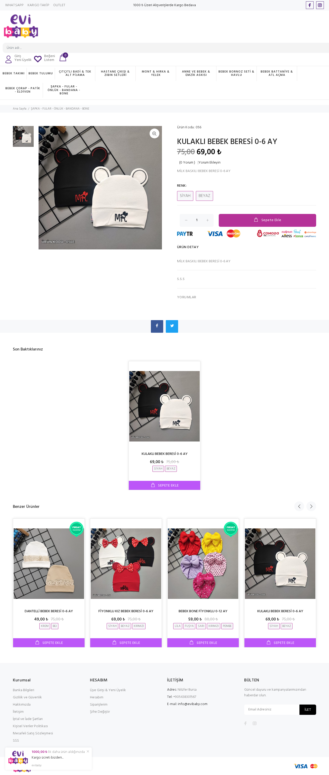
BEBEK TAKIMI (14, 73)
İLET (308, 710)
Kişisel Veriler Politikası (30, 726)
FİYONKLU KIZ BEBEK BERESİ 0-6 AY (125, 611)
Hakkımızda (22, 705)
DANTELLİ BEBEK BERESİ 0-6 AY (49, 611)
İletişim (18, 712)
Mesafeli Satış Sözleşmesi (33, 733)
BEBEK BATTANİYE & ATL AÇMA (277, 73)
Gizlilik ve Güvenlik (27, 697)
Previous (299, 506)
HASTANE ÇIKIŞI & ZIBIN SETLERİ (115, 73)
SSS (16, 741)
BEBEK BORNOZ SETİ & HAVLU (236, 73)
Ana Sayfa (19, 108)
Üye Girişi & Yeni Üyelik (108, 690)
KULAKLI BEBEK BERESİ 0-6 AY (165, 454)
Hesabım (96, 697)
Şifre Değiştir (100, 712)
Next (311, 506)
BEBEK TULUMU (41, 73)
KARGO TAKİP (38, 5)
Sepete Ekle (271, 220)
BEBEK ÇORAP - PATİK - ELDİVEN (22, 90)
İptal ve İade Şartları (28, 719)
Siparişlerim (98, 705)
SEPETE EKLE (168, 486)
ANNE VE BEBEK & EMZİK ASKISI (196, 73)
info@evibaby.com (192, 704)
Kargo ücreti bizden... (47, 758)
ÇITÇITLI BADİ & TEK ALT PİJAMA (75, 73)
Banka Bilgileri (23, 690)
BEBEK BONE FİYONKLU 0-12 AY (203, 611)
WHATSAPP (14, 5)
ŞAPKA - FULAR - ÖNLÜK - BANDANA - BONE (64, 90)
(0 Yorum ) (187, 163)
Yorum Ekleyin (209, 163)
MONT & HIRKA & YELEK (156, 73)
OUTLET (59, 5)
